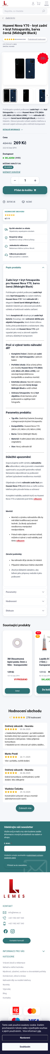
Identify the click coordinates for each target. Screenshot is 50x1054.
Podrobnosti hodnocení (37, 39)
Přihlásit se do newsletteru (17, 865)
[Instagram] (12, 930)
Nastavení (25, 1037)
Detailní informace (11, 130)
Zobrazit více (25, 808)
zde (39, 1031)
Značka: (8, 46)
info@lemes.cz (14, 912)
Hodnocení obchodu (25, 711)
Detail (17, 691)
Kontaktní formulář (17, 941)
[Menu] (46, 3)
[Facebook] (5, 930)
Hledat (43, 11)
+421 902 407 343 (16, 918)
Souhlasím (25, 1046)
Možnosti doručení (11, 172)
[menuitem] (14, 963)
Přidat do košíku (23, 190)
